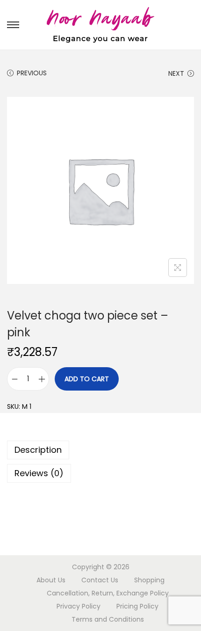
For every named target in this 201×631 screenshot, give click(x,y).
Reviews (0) (39, 473)
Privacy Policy (78, 606)
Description (38, 450)
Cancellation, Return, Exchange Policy (108, 593)
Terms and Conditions (108, 619)
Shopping (149, 580)
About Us (50, 580)
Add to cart (87, 379)
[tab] (100, 450)
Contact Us (99, 580)
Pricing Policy (137, 606)
